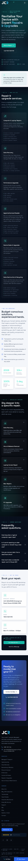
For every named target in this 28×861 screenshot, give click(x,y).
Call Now (8, 859)
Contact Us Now (10, 692)
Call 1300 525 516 (9, 51)
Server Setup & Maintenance (9, 780)
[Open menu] (24, 3)
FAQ (2, 807)
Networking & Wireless (7, 767)
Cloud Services (5, 764)
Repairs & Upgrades (7, 778)
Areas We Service (6, 802)
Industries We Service (7, 799)
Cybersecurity (5, 762)
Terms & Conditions (13, 856)
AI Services (4, 772)
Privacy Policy (5, 856)
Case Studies (5, 797)
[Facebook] (3, 840)
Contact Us (6, 829)
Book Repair (22, 859)
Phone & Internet (6, 770)
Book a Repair (8, 45)
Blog (3, 810)
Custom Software (6, 775)
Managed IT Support (7, 759)
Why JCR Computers (7, 791)
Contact (4, 815)
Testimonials (5, 794)
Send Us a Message (14, 646)
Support (4, 805)
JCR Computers (8, 853)
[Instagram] (7, 840)
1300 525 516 (8, 617)
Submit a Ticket (6, 813)
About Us (4, 789)
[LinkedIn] (11, 840)
